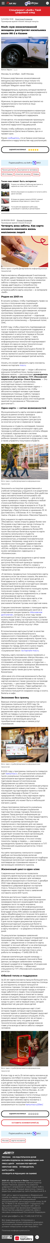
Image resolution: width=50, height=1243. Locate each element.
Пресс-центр (8, 1164)
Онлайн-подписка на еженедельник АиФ (23, 1160)
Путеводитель (26, 1167)
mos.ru (23, 365)
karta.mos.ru (11, 774)
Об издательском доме (24, 1157)
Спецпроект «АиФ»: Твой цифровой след (25, 11)
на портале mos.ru (30, 651)
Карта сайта (8, 1170)
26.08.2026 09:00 (8, 220)
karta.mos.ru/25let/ (34, 1105)
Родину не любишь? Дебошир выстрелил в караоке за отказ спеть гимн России (27, 185)
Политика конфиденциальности (16, 1230)
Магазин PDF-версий (26, 1164)
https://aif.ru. (33, 1226)
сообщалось (13, 138)
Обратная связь (10, 1167)
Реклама (6, 1157)
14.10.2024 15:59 (7, 19)
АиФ (15, 70)
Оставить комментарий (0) (25, 1123)
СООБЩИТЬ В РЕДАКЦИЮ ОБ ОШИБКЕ (19, 1173)
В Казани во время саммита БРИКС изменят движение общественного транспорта (27, 200)
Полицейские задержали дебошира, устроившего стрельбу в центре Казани (25, 208)
